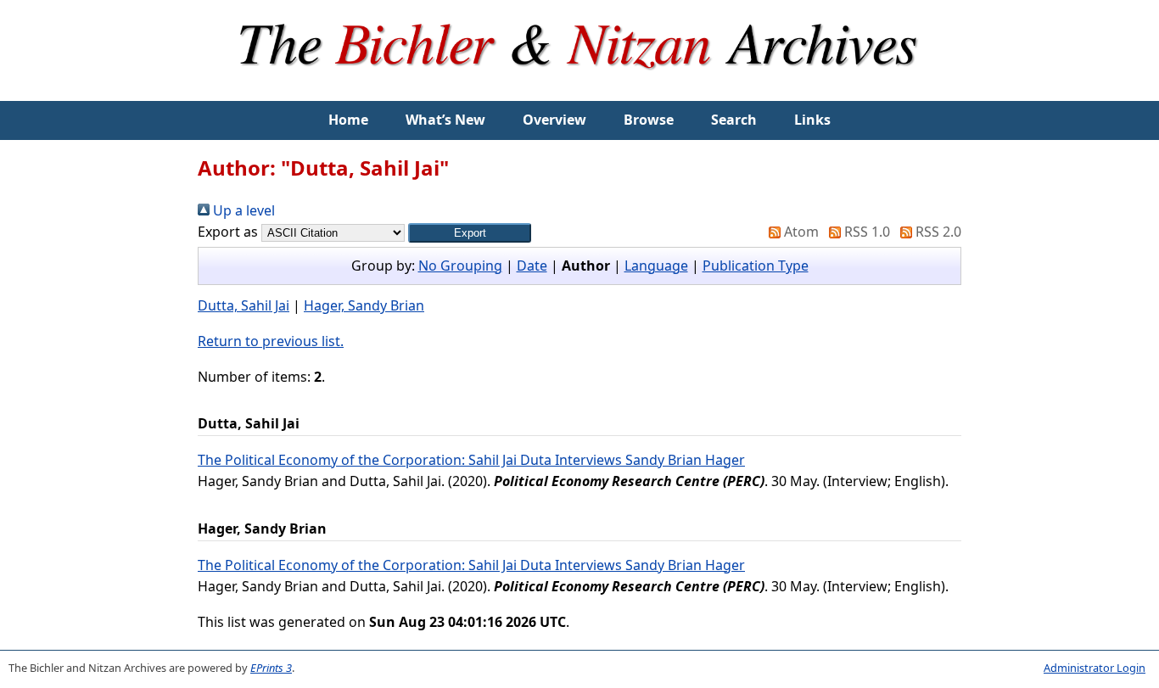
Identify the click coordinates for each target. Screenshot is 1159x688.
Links (812, 119)
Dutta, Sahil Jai (243, 305)
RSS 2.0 (936, 231)
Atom (800, 231)
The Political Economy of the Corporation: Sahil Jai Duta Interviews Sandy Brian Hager (471, 459)
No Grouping (460, 265)
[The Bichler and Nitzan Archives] (579, 90)
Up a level (242, 210)
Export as (228, 231)
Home (348, 119)
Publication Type (756, 265)
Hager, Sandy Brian (364, 305)
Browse (649, 119)
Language (656, 265)
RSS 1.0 (865, 231)
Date (532, 265)
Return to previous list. (271, 341)
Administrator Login (1094, 667)
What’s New (445, 119)
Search (734, 119)
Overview (554, 119)
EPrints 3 (271, 667)
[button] (469, 233)
